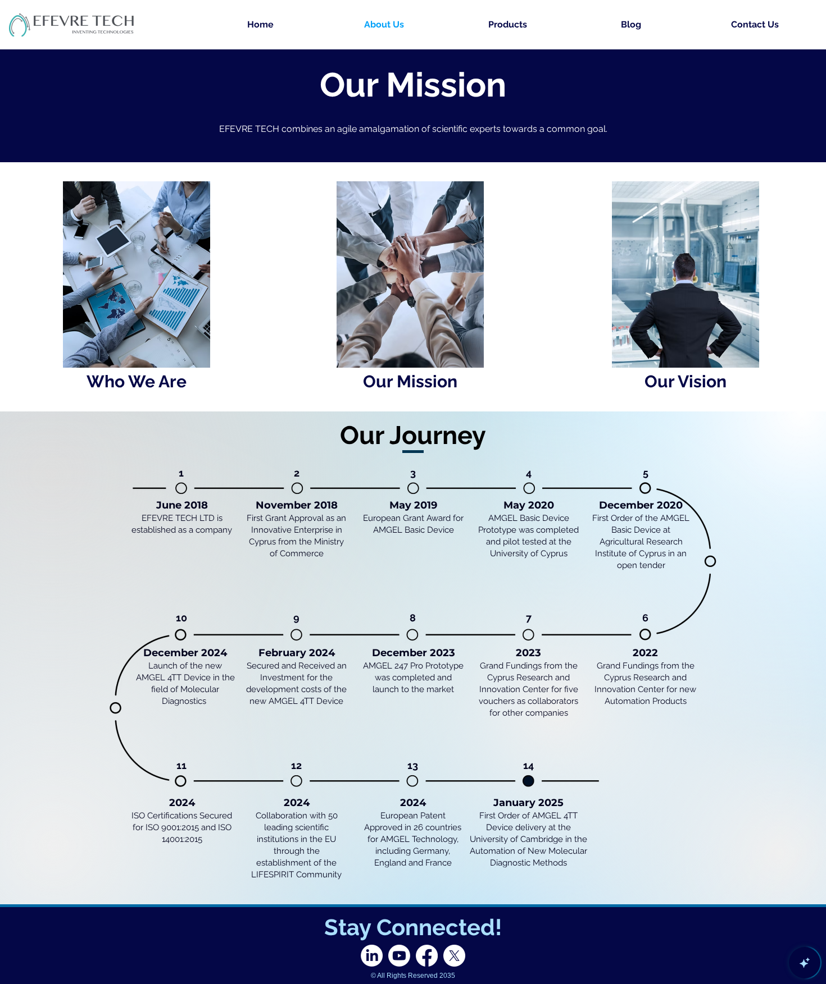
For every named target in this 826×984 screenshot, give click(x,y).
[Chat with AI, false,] (804, 962)
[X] (454, 956)
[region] (137, 286)
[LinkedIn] (372, 956)
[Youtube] (399, 956)
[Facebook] (427, 956)
